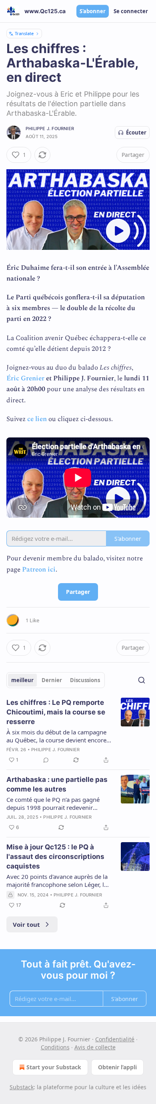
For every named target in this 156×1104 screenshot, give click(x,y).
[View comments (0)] (46, 760)
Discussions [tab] (85, 680)
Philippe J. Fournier (50, 128)
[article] (78, 731)
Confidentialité (114, 1039)
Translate (24, 33)
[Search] (142, 680)
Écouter (136, 132)
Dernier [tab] (52, 680)
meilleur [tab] (22, 680)
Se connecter (131, 11)
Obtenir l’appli (117, 1067)
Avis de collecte (95, 1047)
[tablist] (55, 680)
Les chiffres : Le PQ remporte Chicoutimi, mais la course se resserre (55, 712)
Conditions (55, 1047)
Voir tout (26, 924)
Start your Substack (53, 1067)
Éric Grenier (25, 378)
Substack (22, 1087)
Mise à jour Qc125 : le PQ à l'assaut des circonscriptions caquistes (55, 856)
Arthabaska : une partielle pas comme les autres (57, 784)
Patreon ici (39, 569)
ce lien (37, 419)
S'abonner (93, 11)
